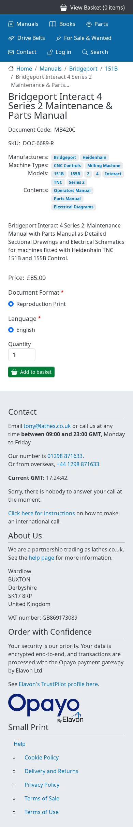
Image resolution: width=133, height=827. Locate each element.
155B (75, 174)
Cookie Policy (42, 757)
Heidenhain (94, 157)
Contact (26, 52)
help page (41, 557)
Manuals (27, 24)
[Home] (11, 7)
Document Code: (29, 129)
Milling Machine (103, 165)
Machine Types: (28, 165)
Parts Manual (67, 199)
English (25, 330)
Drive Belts (31, 38)
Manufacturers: (28, 157)
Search (99, 52)
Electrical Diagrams (73, 207)
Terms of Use (42, 812)
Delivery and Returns (51, 771)
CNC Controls (67, 165)
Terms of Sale (42, 798)
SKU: (14, 143)
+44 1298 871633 (78, 464)
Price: (16, 278)
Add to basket (35, 372)
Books (67, 24)
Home (24, 68)
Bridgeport (83, 68)
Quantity (19, 344)
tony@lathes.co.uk (47, 426)
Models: (38, 173)
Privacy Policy (42, 784)
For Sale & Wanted (88, 38)
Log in (63, 52)
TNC (58, 182)
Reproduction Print (41, 304)
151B (111, 68)
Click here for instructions (41, 513)
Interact (113, 174)
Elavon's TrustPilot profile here (58, 684)
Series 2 (77, 182)
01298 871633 (65, 456)
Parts (101, 24)
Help (20, 744)
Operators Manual (72, 190)
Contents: (36, 190)
